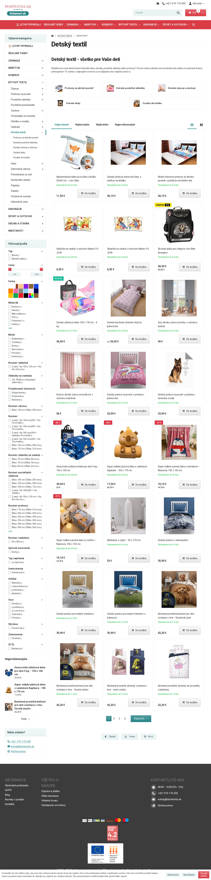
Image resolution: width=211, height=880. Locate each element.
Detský (17, 603)
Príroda (16, 353)
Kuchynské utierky (20, 179)
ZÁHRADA (72, 24)
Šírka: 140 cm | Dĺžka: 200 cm (27, 479)
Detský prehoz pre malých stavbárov (75, 613)
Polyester (18, 320)
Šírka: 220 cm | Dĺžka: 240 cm (27, 516)
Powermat (18, 628)
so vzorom (18, 610)
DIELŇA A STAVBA (18, 223)
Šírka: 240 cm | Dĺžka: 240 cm (27, 524)
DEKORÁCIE (150, 24)
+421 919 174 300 (21, 741)
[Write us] (153, 805)
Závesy (15, 88)
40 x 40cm (18, 541)
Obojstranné (19, 392)
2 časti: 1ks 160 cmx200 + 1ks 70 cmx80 (26, 440)
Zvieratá (17, 614)
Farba (11, 281)
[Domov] (20, 10)
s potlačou (18, 607)
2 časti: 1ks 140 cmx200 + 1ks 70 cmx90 (26, 427)
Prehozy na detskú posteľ (25, 137)
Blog (7, 794)
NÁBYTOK (90, 24)
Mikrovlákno (19, 313)
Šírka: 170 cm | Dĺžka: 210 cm (27, 448)
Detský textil (18, 132)
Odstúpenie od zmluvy (53, 805)
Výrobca (13, 624)
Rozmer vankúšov (18, 537)
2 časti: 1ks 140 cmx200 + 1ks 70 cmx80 (26, 421)
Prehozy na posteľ (21, 94)
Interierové (18, 572)
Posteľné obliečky (21, 99)
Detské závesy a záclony (25, 147)
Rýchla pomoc (18, 751)
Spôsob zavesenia (19, 548)
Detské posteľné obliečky (25, 142)
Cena (11, 265)
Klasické (17, 583)
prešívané (18, 590)
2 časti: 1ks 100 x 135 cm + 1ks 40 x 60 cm (26, 368)
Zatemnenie (15, 634)
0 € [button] (195, 13)
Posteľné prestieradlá (22, 105)
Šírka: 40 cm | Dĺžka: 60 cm (25, 466)
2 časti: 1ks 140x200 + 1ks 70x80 (24, 491)
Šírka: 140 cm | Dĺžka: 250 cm (27, 410)
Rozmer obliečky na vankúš (24, 455)
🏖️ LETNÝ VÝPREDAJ (28, 24)
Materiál (13, 302)
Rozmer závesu (17, 406)
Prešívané (18, 396)
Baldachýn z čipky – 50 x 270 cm (124, 540)
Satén (16, 324)
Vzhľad (12, 578)
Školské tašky (19, 258)
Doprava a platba (50, 791)
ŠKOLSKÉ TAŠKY (53, 24)
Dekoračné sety (19, 201)
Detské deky (19, 152)
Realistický (18, 338)
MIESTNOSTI (15, 230)
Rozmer (13, 416)
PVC (15, 317)
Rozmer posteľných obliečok (19, 474)
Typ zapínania (16, 558)
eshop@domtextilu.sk (22, 746)
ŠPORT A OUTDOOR (174, 24)
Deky (13, 163)
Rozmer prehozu (18, 505)
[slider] (9, 269)
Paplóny (15, 185)
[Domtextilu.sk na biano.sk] (112, 832)
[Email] (158, 3)
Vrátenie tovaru (49, 800)
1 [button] (109, 719)
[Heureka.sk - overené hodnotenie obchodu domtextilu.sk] (99, 832)
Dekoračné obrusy (20, 168)
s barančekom (20, 586)
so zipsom (18, 562)
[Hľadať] (178, 12)
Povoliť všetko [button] (203, 874)
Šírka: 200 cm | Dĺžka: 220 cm (27, 513)
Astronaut (18, 349)
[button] (202, 12)
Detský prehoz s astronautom (173, 540)
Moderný (17, 648)
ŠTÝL (11, 644)
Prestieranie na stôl (21, 174)
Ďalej (24, 718)
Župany (15, 190)
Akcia (15, 255)
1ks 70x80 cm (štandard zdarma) (23, 381)
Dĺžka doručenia (50, 795)
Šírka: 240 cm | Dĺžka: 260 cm (27, 527)
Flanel (16, 310)
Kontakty (9, 804)
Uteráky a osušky (20, 121)
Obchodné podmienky (16, 785)
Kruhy (16, 552)
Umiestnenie (15, 568)
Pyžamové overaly (21, 196)
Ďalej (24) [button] (139, 718)
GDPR (8, 790)
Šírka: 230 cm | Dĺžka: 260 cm (27, 520)
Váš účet (197, 3)
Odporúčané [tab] (62, 124)
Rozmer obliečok (18, 362)
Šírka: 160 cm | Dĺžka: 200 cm (27, 445)
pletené (16, 593)
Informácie (15, 780)
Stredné (17, 638)
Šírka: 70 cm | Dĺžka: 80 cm (25, 459)
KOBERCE (107, 24)
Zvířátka (17, 342)
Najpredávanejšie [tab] (125, 124)
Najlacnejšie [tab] (82, 124)
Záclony (15, 110)
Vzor (11, 599)
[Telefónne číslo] (153, 793)
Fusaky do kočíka (21, 157)
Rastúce (17, 399)
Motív (11, 334)
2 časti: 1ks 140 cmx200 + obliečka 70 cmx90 (24, 434)
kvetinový (17, 356)
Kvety (15, 346)
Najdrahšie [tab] (102, 124)
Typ (10, 251)
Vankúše (15, 126)
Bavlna (17, 306)
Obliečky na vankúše (20, 375)
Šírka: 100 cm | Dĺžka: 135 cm (27, 487)
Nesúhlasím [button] (189, 875)
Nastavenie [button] (173, 875)
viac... (11, 328)
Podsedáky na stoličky (23, 115)
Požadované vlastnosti (21, 388)
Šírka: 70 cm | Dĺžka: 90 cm (25, 462)
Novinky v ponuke (14, 799)
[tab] (192, 124)
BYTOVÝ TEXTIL (128, 24)
